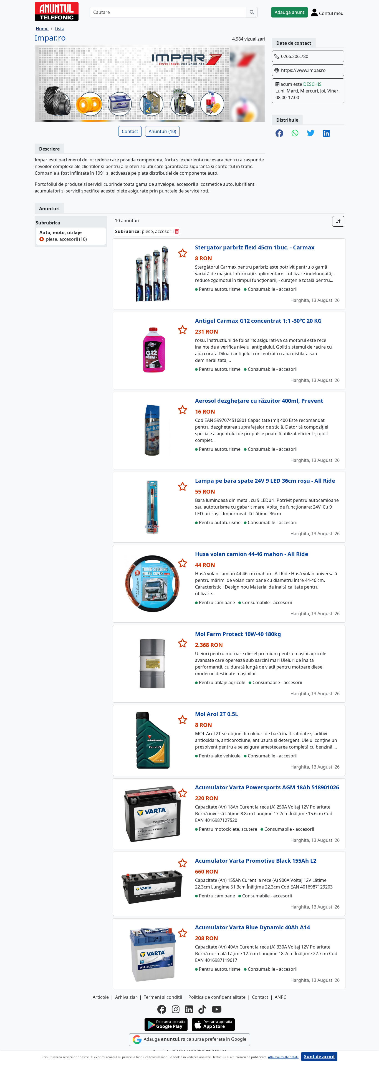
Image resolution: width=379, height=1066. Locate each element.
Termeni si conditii (163, 997)
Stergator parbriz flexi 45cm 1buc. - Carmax (255, 247)
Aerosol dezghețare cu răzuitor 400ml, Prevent (259, 400)
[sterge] (177, 231)
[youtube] (217, 1009)
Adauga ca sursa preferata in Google (194, 1039)
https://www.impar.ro (303, 70)
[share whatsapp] (295, 133)
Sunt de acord (319, 1057)
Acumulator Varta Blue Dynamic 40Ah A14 (252, 927)
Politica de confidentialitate (217, 997)
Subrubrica (48, 223)
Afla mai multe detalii (283, 1057)
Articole (101, 997)
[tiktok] (202, 1009)
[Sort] (338, 221)
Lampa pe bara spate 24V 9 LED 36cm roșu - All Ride (265, 480)
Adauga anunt (289, 12)
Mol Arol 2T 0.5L (216, 714)
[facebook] (161, 1009)
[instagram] (176, 1009)
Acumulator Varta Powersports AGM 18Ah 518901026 (267, 787)
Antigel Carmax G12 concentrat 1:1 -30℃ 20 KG (258, 320)
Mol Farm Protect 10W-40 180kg (238, 634)
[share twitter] (310, 133)
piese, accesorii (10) (66, 239)
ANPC (280, 997)
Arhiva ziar (126, 997)
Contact (130, 131)
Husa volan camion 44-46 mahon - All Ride (251, 554)
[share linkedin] (326, 133)
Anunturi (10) (162, 131)
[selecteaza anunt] (183, 253)
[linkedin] (189, 1009)
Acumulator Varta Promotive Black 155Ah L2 (255, 860)
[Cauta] (252, 12)
